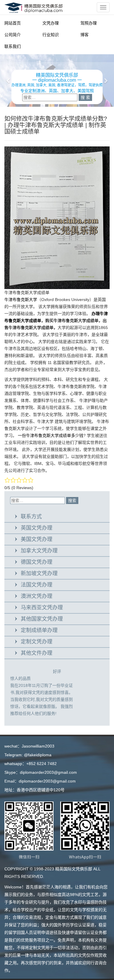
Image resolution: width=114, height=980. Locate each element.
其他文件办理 (36, 653)
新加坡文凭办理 (39, 573)
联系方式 (31, 516)
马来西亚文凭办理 (42, 607)
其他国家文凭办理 (42, 619)
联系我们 (12, 46)
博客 (84, 34)
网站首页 (12, 23)
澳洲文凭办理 (36, 596)
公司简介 (12, 34)
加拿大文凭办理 (39, 551)
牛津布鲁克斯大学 (20, 299)
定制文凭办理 (36, 642)
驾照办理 (88, 23)
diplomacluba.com (57, 80)
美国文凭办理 (36, 539)
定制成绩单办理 (39, 630)
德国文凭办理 (36, 562)
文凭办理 (50, 23)
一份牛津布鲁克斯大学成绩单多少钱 (50, 435)
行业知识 (50, 34)
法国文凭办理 (36, 585)
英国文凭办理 (36, 528)
